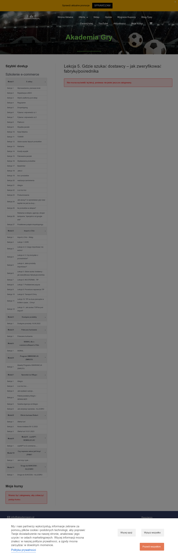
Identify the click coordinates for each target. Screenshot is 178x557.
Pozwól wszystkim (152, 546)
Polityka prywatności (23, 550)
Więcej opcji (126, 532)
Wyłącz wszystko (152, 532)
